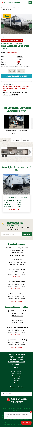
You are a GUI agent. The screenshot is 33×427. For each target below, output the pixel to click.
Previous (2, 26)
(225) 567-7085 (18, 320)
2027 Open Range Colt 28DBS (16, 198)
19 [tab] (28, 37)
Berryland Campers (16, 359)
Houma (16, 380)
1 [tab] (3, 37)
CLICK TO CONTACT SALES (12, 41)
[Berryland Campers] (10, 2)
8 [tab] (13, 37)
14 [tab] (21, 37)
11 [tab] (17, 37)
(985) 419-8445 (17, 264)
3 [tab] (6, 37)
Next (30, 26)
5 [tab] (8, 37)
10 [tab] (15, 37)
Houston (16, 383)
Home (2, 7)
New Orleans (16, 373)
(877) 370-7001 (15, 262)
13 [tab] (20, 37)
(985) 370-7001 (18, 260)
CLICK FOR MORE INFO (10, 209)
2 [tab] (4, 37)
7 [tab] (11, 37)
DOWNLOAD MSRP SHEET (17, 76)
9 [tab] (14, 37)
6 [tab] (10, 37)
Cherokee (12, 45)
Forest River (21, 7)
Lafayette (16, 378)
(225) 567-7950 (18, 323)
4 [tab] (7, 37)
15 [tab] (22, 37)
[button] (32, 123)
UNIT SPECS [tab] (16, 140)
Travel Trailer (14, 7)
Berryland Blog (16, 364)
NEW (3, 43)
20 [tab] (30, 37)
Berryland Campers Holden (16, 362)
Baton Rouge (16, 376)
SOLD (7, 16)
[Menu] (30, 2)
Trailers (7, 7)
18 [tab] (27, 37)
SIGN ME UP (27, 234)
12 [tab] (18, 37)
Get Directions (18, 253)
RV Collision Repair (18, 255)
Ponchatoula (13, 52)
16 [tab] (24, 37)
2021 (3, 45)
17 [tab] (25, 37)
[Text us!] (26, 423)
